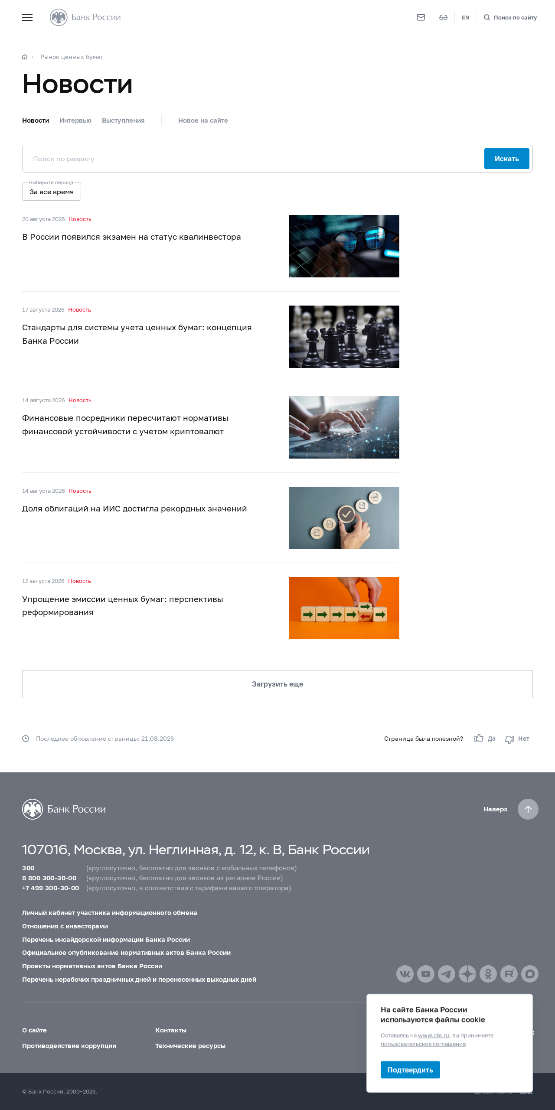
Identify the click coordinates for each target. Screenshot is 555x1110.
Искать (507, 158)
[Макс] (530, 974)
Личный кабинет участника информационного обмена (109, 912)
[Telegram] (446, 974)
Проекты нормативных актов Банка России (92, 966)
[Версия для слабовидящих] (443, 17)
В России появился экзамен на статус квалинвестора (131, 236)
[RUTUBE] (509, 974)
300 (28, 868)
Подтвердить (410, 1069)
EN (466, 17)
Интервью (75, 120)
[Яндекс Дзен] (467, 974)
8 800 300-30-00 (49, 878)
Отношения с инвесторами (65, 926)
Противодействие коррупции (69, 1045)
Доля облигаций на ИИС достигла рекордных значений (134, 508)
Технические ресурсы (190, 1045)
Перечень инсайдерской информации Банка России (106, 939)
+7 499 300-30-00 (50, 888)
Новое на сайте (203, 120)
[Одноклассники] (488, 974)
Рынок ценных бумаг (72, 56)
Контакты (170, 1030)
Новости (35, 120)
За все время (51, 191)
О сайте (34, 1030)
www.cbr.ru (433, 1035)
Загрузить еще (277, 684)
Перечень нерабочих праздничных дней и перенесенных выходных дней (139, 979)
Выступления (123, 120)
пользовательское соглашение (423, 1043)
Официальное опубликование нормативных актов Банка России (126, 952)
